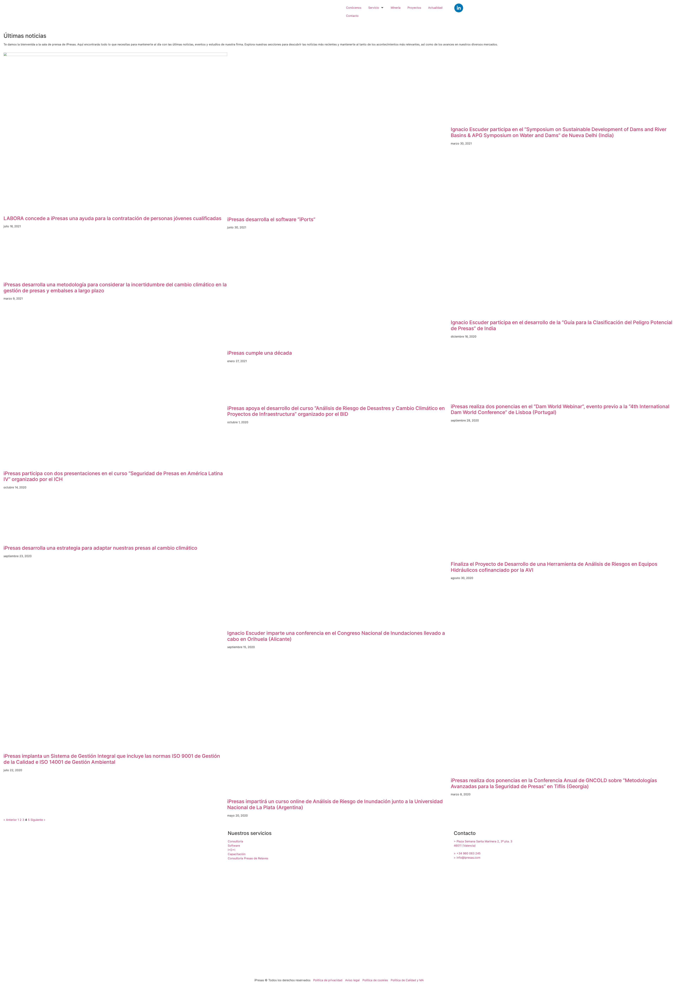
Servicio (373, 7)
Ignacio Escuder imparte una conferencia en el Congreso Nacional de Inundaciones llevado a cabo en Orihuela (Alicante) (336, 636)
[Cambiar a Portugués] (620, 15)
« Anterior (10, 820)
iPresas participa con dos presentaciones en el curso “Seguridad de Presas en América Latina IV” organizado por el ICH (113, 476)
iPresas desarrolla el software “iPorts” (271, 219)
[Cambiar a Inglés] (578, 15)
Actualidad (435, 7)
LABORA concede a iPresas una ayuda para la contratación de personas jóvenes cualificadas (112, 218)
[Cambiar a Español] (599, 15)
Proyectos (414, 7)
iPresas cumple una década (259, 353)
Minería (395, 7)
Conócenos (353, 7)
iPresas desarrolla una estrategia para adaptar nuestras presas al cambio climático (100, 548)
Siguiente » (38, 820)
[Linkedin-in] (458, 8)
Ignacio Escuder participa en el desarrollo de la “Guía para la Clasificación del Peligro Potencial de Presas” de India (561, 325)
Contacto (352, 15)
